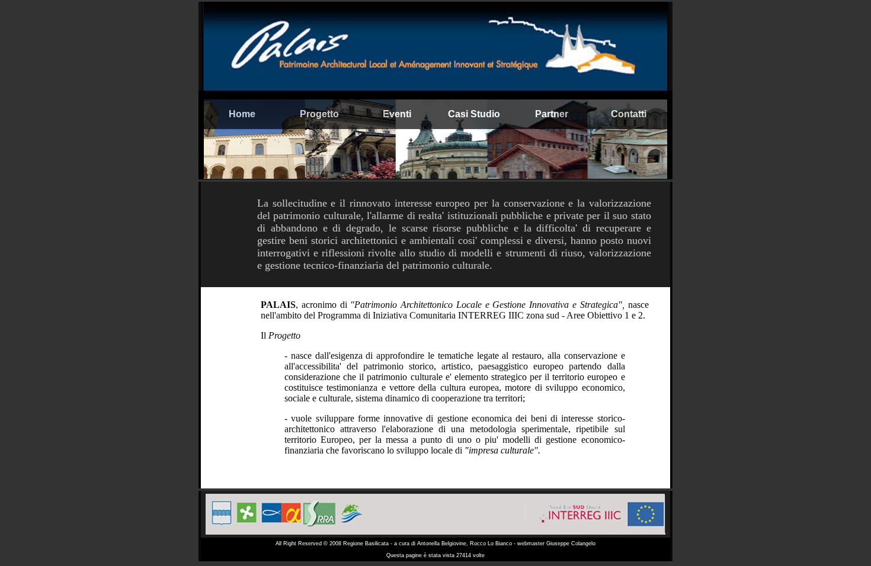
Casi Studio (474, 114)
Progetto (319, 114)
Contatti (628, 114)
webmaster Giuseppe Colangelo (556, 543)
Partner (551, 114)
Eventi (397, 114)
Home (242, 114)
